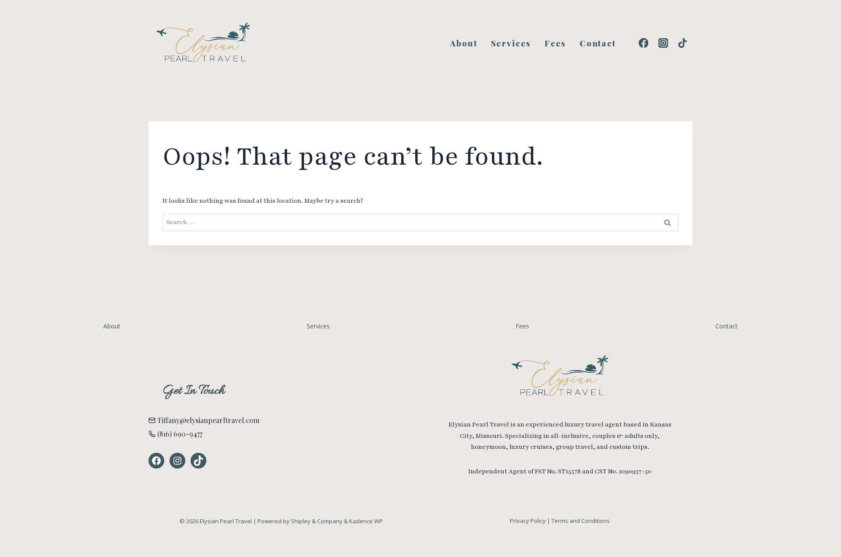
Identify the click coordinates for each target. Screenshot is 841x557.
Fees (555, 43)
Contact (598, 43)
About (463, 43)
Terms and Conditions (580, 521)
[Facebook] (644, 43)
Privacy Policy (528, 521)
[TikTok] (683, 43)
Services (511, 43)
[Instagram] (663, 43)
